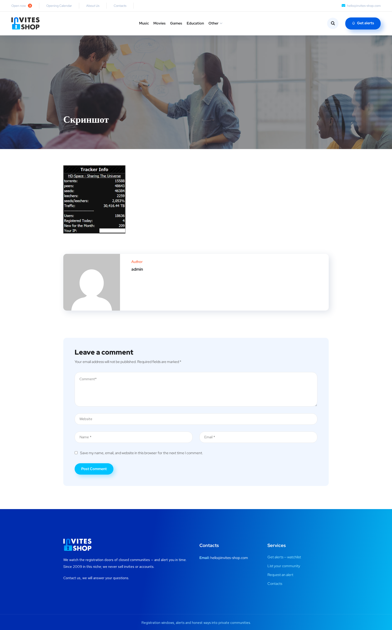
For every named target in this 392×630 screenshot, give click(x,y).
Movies (159, 23)
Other (213, 23)
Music (144, 23)
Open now (21, 6)
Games (176, 23)
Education (195, 23)
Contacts (120, 6)
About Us (92, 6)
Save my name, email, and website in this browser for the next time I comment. (141, 453)
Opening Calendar (59, 6)
